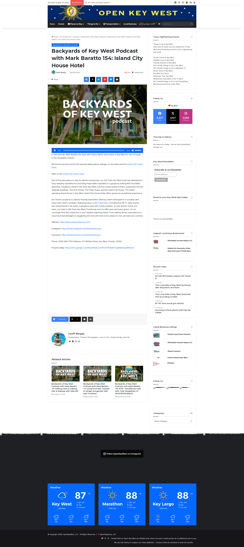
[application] (97, 150)
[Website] (69, 341)
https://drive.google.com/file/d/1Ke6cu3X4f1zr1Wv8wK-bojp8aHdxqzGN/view (99, 248)
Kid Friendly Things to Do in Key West (168, 65)
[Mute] (132, 150)
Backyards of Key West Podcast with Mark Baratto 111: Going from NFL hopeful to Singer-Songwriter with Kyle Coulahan (96, 389)
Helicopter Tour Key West (163, 76)
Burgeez (170, 363)
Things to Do (92, 24)
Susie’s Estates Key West (177, 358)
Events (61, 24)
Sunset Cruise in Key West (163, 57)
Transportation (112, 24)
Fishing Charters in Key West (164, 63)
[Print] (90, 319)
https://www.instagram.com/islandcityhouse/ (81, 228)
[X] (92, 79)
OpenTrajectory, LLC (108, 534)
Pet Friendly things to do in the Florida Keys (170, 81)
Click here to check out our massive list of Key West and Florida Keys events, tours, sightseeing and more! (172, 49)
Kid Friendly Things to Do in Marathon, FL (169, 68)
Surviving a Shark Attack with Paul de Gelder (102, 3)
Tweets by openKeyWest (163, 219)
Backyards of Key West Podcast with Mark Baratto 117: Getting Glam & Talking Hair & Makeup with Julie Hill (65, 387)
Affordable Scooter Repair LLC (179, 241)
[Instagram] (78, 341)
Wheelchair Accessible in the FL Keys (168, 79)
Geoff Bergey (61, 72)
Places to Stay (76, 24)
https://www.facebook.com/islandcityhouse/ (81, 235)
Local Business (130, 24)
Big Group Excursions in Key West (166, 84)
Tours (52, 24)
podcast (76, 37)
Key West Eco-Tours (161, 73)
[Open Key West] (122, 13)
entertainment (65, 37)
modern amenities (100, 203)
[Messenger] (110, 79)
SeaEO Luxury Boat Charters (178, 334)
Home (55, 37)
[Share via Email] (116, 79)
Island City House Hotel (73, 174)
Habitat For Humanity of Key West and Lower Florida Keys (179, 249)
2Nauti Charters (173, 351)
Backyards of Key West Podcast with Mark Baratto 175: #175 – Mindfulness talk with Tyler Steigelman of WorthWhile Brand (128, 389)
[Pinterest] (104, 79)
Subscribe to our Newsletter (167, 170)
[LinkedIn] (98, 79)
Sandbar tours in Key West (163, 60)
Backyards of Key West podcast (93, 37)
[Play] (55, 150)
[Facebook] (86, 79)
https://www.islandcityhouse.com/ (75, 222)
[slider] (138, 150)
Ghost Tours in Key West (163, 71)
